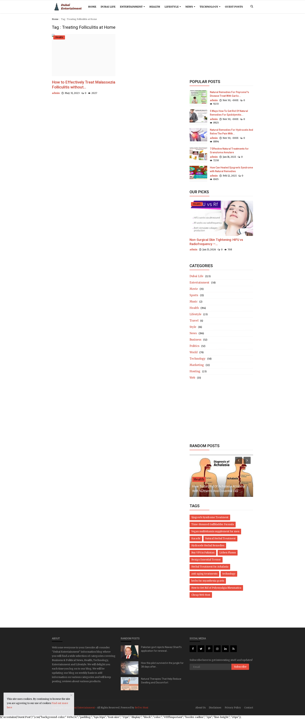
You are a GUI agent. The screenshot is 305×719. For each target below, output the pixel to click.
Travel (194, 320)
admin (56, 93)
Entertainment (131, 6)
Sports (194, 295)
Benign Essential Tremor (206, 559)
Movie (194, 289)
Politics (194, 346)
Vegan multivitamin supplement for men (215, 531)
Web (192, 377)
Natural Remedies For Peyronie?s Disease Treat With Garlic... (229, 94)
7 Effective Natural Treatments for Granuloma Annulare (229, 150)
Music (194, 301)
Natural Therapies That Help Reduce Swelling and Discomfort (161, 680)
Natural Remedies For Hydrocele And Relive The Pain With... (231, 131)
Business (195, 339)
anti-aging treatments (204, 573)
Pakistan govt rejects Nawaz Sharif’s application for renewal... (161, 649)
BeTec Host (141, 707)
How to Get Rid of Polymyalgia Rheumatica (216, 587)
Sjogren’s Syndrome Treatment (209, 517)
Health (154, 6)
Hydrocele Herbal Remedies (207, 545)
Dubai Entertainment (82, 707)
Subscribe (240, 666)
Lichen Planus (227, 552)
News (189, 6)
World (194, 352)
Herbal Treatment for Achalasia (209, 566)
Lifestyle (172, 6)
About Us (200, 707)
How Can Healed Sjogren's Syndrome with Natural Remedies (231, 169)
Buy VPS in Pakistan (202, 552)
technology (228, 573)
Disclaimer (215, 707)
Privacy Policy (233, 707)
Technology (209, 6)
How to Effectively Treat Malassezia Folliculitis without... (83, 84)
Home (92, 6)
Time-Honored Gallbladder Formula (212, 524)
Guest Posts (234, 6)
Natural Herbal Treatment (220, 538)
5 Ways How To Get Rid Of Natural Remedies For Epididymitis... (229, 113)
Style (193, 327)
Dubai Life (108, 6)
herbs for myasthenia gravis (207, 580)
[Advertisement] (221, 49)
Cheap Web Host (200, 594)
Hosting (195, 371)
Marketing (197, 365)
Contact (248, 707)
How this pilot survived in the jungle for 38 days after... (162, 665)
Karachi (195, 538)
